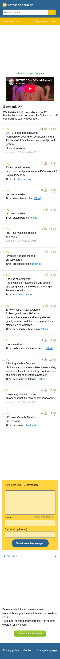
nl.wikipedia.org (22, 179)
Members (8, 21)
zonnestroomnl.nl (22, 294)
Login (53, 21)
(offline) (37, 198)
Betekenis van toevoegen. (21, 485)
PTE (52, 556)
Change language (47, 650)
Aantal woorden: (42, 516)
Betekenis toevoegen (30, 633)
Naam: (8, 517)
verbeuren (11, 556)
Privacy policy (11, 650)
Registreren (41, 21)
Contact (27, 650)
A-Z (18, 21)
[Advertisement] (30, 47)
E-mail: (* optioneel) (16, 529)
